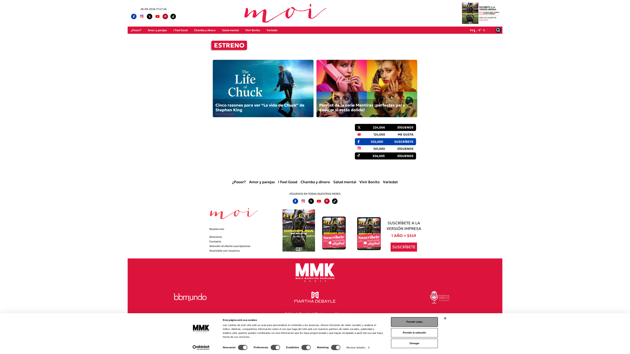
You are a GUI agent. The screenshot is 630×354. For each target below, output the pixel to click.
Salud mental (230, 30)
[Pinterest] (165, 16)
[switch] (275, 347)
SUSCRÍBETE (403, 247)
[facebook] (134, 16)
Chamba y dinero (205, 30)
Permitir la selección (414, 332)
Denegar (414, 343)
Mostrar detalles (355, 347)
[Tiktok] (173, 16)
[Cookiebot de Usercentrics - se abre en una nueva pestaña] (201, 347)
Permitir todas (414, 321)
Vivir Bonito (252, 30)
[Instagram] (141, 16)
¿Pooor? (136, 30)
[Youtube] (157, 16)
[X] (149, 16)
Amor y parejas (157, 30)
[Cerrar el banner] (445, 318)
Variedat (272, 30)
